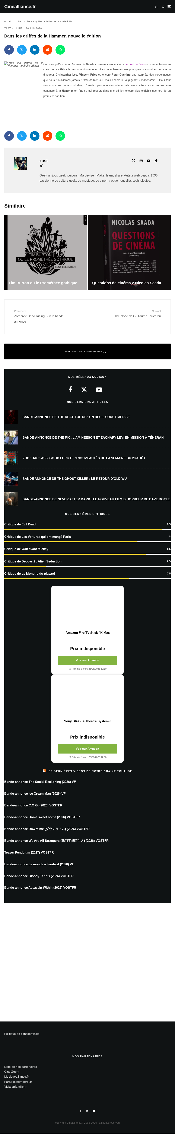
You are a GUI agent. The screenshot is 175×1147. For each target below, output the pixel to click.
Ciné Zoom (11, 1071)
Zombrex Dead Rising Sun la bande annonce (39, 316)
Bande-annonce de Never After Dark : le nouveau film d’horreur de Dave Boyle (96, 499)
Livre (18, 28)
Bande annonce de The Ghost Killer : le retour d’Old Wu (74, 478)
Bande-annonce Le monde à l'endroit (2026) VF (39, 864)
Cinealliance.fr (20, 6)
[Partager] (9, 50)
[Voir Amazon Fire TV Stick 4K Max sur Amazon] (87, 608)
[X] (87, 1111)
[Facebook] (81, 1111)
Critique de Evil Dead (20, 524)
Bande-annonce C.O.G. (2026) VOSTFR (33, 805)
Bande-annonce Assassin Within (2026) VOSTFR (40, 887)
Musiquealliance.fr (16, 1076)
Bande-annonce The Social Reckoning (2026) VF (40, 782)
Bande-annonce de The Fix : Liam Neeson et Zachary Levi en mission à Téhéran (93, 437)
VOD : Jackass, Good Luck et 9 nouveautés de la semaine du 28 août (83, 458)
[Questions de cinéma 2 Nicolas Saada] (129, 252)
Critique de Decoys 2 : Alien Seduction (32, 561)
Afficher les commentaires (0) (85, 351)
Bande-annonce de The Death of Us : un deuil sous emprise (76, 417)
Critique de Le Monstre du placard (29, 573)
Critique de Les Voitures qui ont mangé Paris (37, 536)
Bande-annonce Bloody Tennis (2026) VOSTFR (39, 876)
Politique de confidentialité (21, 1033)
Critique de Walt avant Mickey (26, 549)
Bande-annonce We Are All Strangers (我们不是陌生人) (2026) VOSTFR (56, 840)
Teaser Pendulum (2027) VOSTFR (29, 852)
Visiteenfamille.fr (15, 1086)
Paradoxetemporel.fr (18, 1081)
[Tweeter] (22, 50)
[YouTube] (93, 1111)
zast (7, 28)
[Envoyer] (47, 50)
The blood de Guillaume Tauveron (137, 314)
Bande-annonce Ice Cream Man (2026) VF (35, 793)
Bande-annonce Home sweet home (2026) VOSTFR (42, 817)
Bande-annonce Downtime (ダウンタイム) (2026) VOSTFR (47, 829)
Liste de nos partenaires (20, 1066)
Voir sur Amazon (87, 660)
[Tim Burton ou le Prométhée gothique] (45, 252)
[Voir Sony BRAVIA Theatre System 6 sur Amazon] (87, 697)
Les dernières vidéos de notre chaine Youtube (89, 771)
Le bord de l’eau (134, 64)
